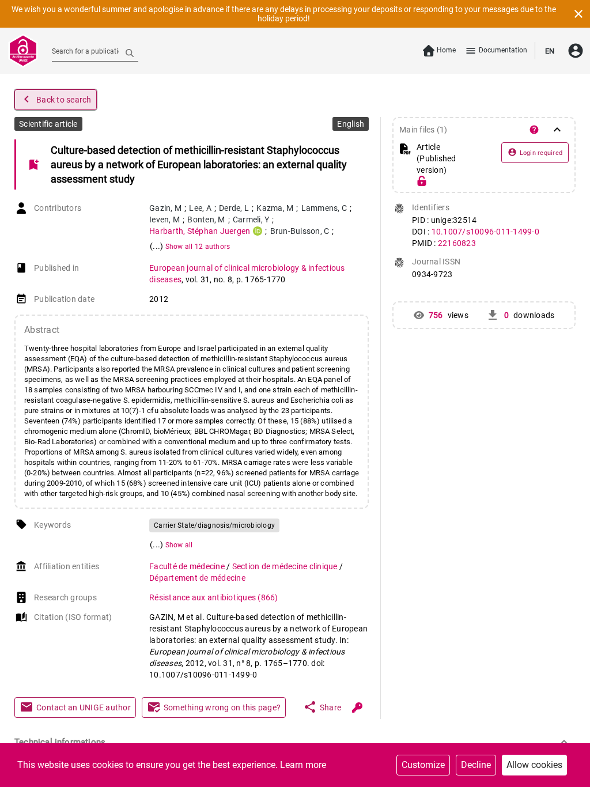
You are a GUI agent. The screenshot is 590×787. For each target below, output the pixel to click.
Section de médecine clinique (285, 566)
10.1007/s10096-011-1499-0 (485, 231)
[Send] (129, 52)
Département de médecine (197, 577)
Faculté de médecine (187, 566)
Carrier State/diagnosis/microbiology (214, 525)
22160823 (457, 243)
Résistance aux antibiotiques (213, 597)
